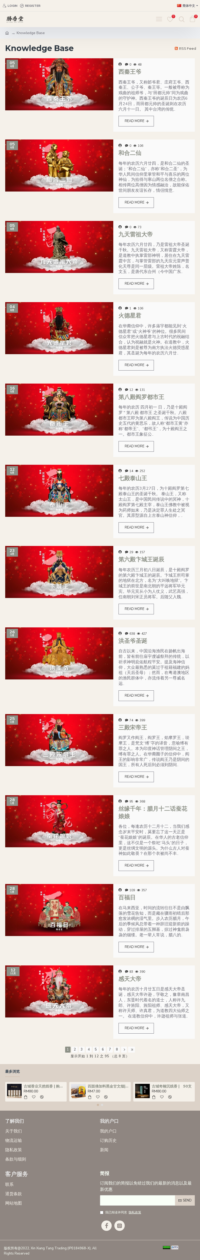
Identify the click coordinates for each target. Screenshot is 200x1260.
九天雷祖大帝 (135, 234)
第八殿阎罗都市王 (141, 396)
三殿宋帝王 (132, 727)
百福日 (127, 897)
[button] (98, 1105)
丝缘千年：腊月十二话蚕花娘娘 (152, 812)
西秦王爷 (129, 71)
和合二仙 (129, 152)
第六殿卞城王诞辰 (141, 559)
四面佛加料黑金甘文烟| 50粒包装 (108, 1086)
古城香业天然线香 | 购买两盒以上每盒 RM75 (44, 1086)
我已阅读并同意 (123, 1212)
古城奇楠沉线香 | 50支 (172, 1086)
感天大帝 (129, 978)
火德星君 (129, 315)
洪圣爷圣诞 (132, 640)
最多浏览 (12, 1071)
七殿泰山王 (132, 478)
